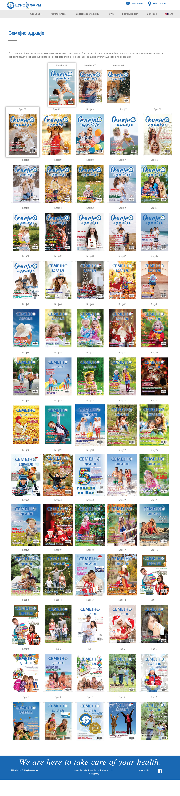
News (111, 14)
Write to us (138, 3)
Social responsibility (87, 14)
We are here (159, 3)
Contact (152, 14)
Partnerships (58, 14)
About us (35, 14)
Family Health (130, 14)
